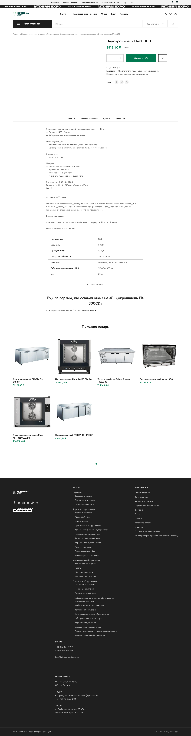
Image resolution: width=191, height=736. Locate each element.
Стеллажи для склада (85, 500)
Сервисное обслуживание (147, 505)
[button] (25, 371)
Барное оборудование (69, 34)
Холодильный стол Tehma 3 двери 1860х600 (113, 380)
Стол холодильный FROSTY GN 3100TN (28, 380)
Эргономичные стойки (85, 551)
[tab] (70, 119)
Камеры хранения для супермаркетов (92, 529)
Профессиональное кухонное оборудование (39, 34)
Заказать (138, 58)
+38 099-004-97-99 (64, 646)
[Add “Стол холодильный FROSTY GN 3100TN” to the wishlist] (39, 371)
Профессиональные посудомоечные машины (96, 631)
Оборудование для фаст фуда (89, 618)
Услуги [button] (63, 13)
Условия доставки (89, 118)
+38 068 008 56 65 (90, 2)
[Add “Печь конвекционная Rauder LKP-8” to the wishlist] (165, 371)
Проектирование (142, 492)
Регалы (78, 567)
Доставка (55, 2)
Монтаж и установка (144, 501)
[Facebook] (14, 503)
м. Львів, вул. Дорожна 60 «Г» (69, 709)
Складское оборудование (85, 581)
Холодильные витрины (85, 563)
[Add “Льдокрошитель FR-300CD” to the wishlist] (163, 57)
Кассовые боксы (82, 516)
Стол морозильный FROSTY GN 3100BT (74, 435)
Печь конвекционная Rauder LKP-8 (156, 379)
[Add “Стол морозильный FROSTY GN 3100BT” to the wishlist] (81, 427)
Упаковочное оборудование (88, 626)
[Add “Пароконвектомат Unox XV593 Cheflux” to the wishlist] (81, 371)
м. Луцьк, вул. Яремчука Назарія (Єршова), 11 (76, 695)
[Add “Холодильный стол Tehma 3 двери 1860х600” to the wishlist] (123, 371)
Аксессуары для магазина (87, 555)
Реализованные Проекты (85, 13)
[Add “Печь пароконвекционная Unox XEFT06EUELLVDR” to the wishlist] (39, 427)
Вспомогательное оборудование (90, 635)
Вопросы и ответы (70, 2)
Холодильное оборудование (86, 560)
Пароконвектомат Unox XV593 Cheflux (73, 379)
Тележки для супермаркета (87, 538)
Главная (16, 34)
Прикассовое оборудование (88, 525)
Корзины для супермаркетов (88, 542)
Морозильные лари (84, 572)
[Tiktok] (32, 503)
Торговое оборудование (84, 509)
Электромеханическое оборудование (92, 614)
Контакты (124, 13)
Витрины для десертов (85, 576)
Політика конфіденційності (167, 731)
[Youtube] (28, 503)
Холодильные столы (84, 601)
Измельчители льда (88, 34)
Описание (70, 118)
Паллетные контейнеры (85, 593)
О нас (104, 13)
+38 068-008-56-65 (64, 650)
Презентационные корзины (87, 534)
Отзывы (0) (120, 118)
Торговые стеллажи (84, 495)
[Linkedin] (19, 503)
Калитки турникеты (83, 546)
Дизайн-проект (141, 496)
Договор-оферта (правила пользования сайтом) (156, 535)
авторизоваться (89, 310)
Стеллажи (77, 492)
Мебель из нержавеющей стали (89, 605)
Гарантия (139, 526)
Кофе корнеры (81, 521)
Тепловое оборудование (86, 609)
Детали (106, 118)
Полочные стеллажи (84, 504)
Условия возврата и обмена (147, 531)
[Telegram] (37, 503)
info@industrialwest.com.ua (67, 657)
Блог (113, 13)
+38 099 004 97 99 (110, 2)
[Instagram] (23, 503)
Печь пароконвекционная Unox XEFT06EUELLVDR (28, 436)
